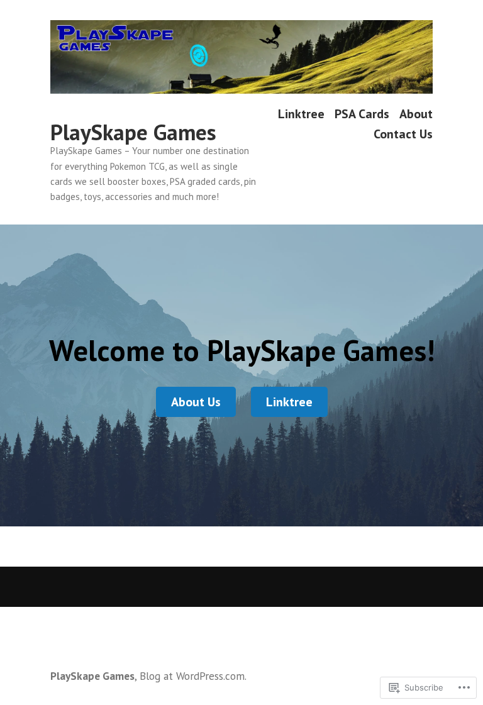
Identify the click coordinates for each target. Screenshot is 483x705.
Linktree (301, 114)
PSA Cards (362, 114)
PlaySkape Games (133, 132)
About (416, 114)
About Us (196, 402)
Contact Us (403, 133)
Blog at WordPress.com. (193, 676)
